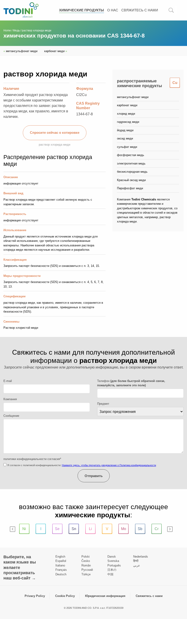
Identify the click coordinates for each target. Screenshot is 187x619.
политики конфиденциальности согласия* (32, 459)
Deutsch (60, 574)
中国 (110, 574)
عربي (136, 565)
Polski (85, 556)
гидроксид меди (128, 122)
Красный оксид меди (131, 180)
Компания (10, 399)
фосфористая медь (130, 155)
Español (60, 561)
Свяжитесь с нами (139, 10)
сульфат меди (127, 147)
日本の (111, 569)
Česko (85, 561)
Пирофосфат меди (130, 188)
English (60, 556)
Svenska (113, 561)
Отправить (94, 476)
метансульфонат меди (20, 51)
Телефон (131, 383)
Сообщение (11, 415)
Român (86, 565)
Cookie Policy (65, 596)
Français (61, 569)
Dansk (111, 556)
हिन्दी (135, 561)
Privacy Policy (35, 596)
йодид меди (125, 130)
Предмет (103, 403)
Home (7, 30)
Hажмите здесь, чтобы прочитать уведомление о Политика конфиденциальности (109, 465)
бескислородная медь (132, 171)
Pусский (87, 569)
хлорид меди (126, 113)
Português (114, 565)
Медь (16, 30)
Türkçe (86, 574)
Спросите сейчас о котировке (54, 132)
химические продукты (81, 10)
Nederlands (140, 556)
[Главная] (21, 10)
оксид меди (125, 138)
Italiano (60, 565)
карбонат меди (55, 51)
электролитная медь (131, 163)
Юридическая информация (105, 596)
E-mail (7, 381)
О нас (112, 10)
